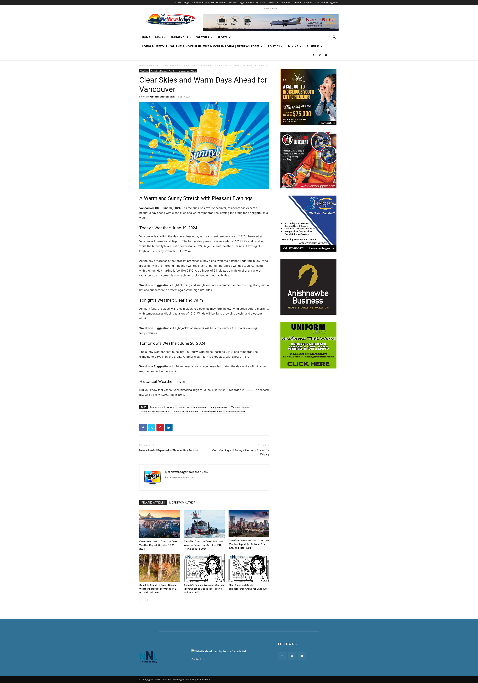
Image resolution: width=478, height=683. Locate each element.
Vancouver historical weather (155, 411)
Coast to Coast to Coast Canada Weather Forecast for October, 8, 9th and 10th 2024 (157, 589)
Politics (274, 46)
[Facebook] (313, 55)
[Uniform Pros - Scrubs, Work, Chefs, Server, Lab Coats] (308, 345)
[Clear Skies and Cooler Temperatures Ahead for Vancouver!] (249, 568)
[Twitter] (319, 55)
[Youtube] (326, 55)
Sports (222, 37)
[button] (334, 37)
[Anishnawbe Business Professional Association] (308, 287)
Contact (308, 2)
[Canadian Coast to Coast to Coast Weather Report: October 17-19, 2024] (159, 524)
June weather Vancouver (162, 407)
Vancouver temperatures (186, 411)
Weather (202, 37)
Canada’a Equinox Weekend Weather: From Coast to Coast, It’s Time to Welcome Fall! (204, 589)
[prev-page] (141, 600)
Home (146, 37)
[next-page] (147, 600)
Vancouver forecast (240, 407)
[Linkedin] (169, 427)
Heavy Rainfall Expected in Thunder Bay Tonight (168, 450)
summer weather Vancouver (192, 407)
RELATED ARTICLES (153, 502)
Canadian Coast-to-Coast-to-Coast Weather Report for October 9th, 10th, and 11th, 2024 (249, 544)
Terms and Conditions (279, 2)
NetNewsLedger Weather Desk (159, 96)
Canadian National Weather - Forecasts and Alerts (188, 65)
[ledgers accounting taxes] (308, 224)
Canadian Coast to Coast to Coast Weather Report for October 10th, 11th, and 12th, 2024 (203, 545)
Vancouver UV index (212, 411)
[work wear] (308, 160)
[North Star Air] (271, 22)
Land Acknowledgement (327, 2)
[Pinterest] (160, 427)
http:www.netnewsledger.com (179, 477)
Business (313, 46)
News (159, 37)
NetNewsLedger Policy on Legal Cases (247, 2)
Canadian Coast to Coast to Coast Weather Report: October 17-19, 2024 (158, 545)
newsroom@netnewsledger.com (226, 659)
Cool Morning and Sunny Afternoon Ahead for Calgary (240, 452)
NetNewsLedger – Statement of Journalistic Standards (200, 2)
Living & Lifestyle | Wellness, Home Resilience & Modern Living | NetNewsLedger (201, 46)
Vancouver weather (235, 411)
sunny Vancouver (218, 407)
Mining (293, 46)
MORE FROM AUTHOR (182, 502)
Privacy (297, 2)
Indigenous (179, 37)
